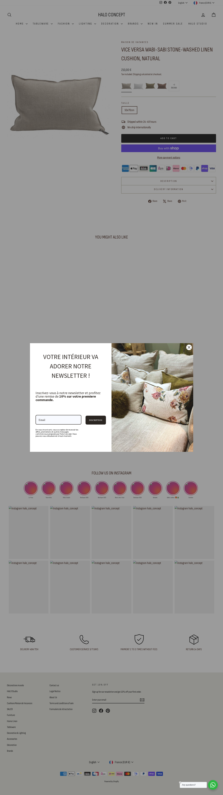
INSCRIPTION (95, 420)
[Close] (189, 347)
